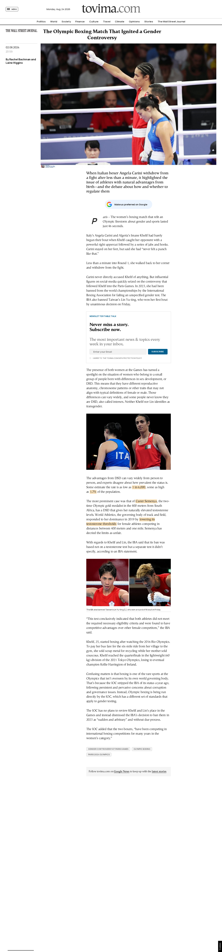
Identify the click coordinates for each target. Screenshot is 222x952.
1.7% (93, 491)
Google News (121, 771)
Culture (93, 21)
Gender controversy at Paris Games (108, 749)
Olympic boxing (142, 749)
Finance (80, 21)
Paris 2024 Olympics (99, 754)
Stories (148, 21)
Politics (41, 21)
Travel (106, 21)
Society (66, 21)
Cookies (220, 946)
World (53, 21)
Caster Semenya (146, 501)
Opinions (134, 21)
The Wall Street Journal (171, 21)
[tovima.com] (111, 9)
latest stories (159, 771)
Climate (119, 21)
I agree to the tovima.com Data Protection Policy (99, 358)
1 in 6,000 (138, 487)
